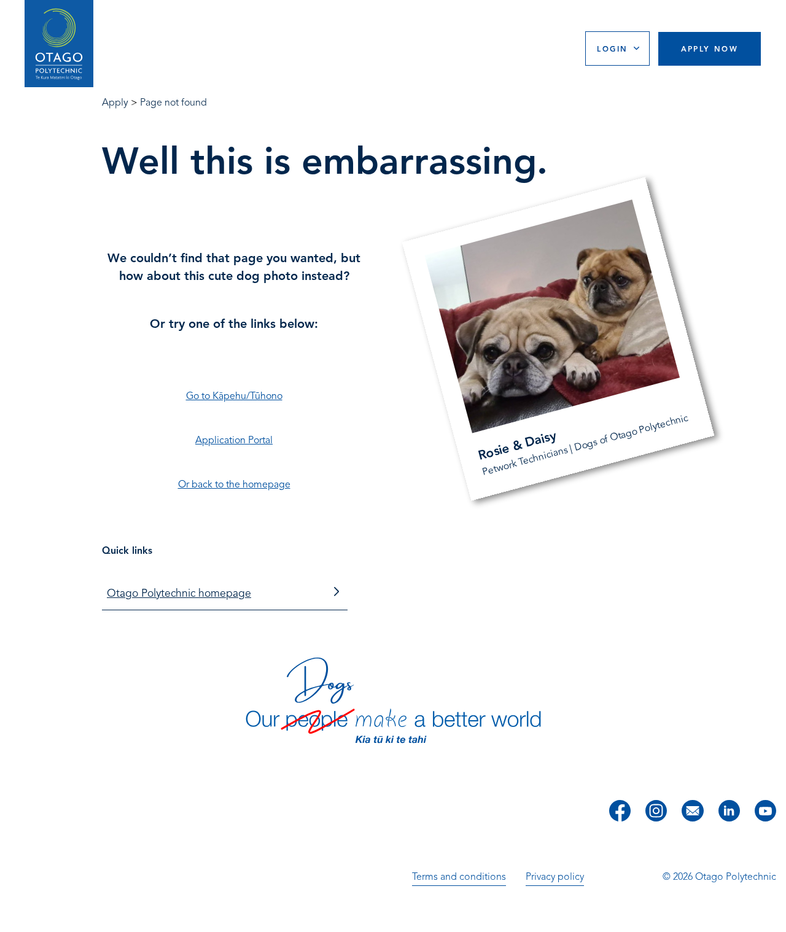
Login (612, 48)
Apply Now (710, 48)
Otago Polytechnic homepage (179, 593)
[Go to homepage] (59, 44)
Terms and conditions (459, 877)
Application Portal (234, 440)
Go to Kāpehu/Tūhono (234, 396)
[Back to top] (772, 914)
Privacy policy (555, 877)
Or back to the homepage (234, 484)
